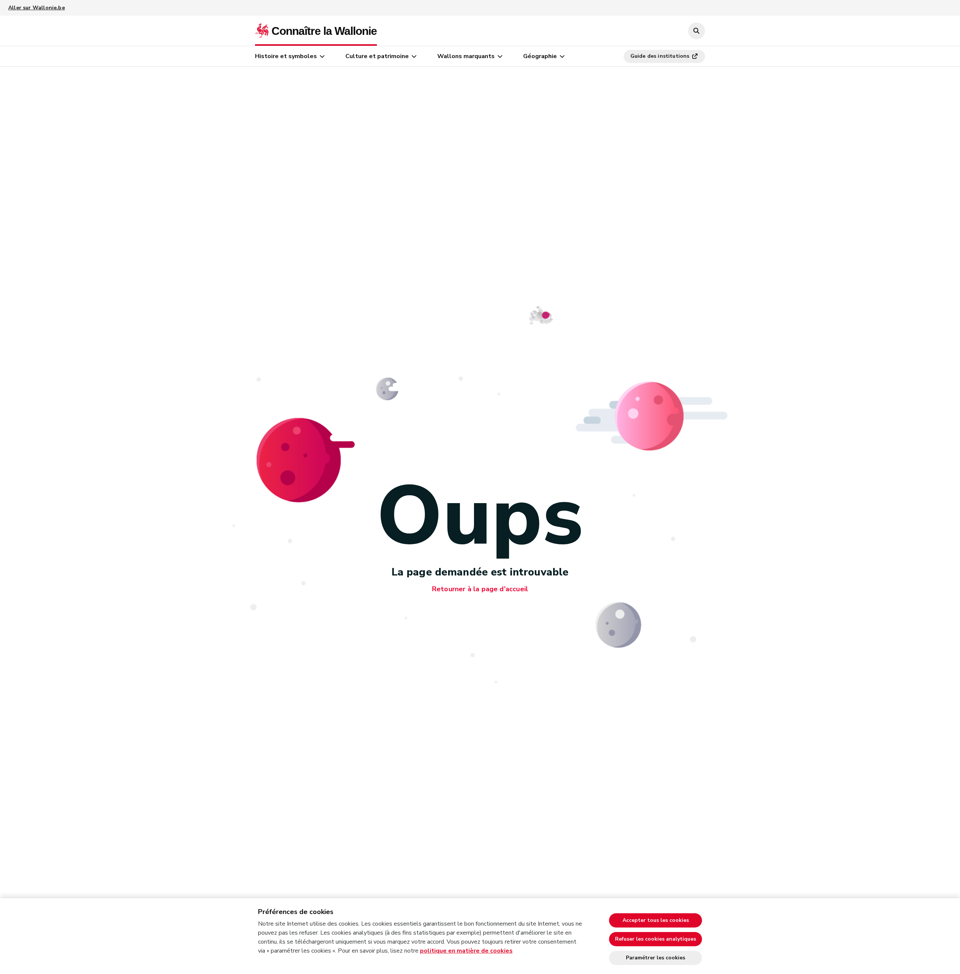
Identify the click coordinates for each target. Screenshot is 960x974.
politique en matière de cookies (466, 951)
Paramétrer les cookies (655, 957)
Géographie (540, 56)
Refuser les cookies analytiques (655, 939)
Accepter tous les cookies (655, 920)
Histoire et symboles (286, 56)
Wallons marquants (466, 56)
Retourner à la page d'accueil (480, 589)
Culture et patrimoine (377, 56)
